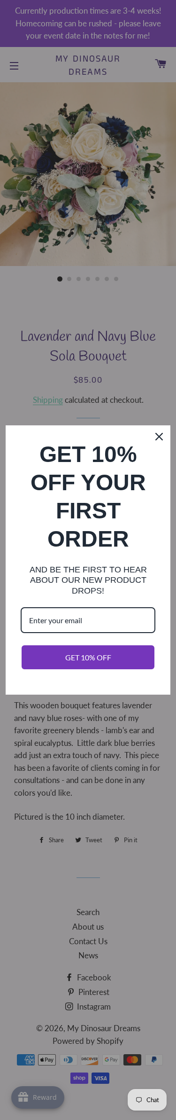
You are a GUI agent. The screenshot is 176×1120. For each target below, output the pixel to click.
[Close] (159, 436)
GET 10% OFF (88, 657)
